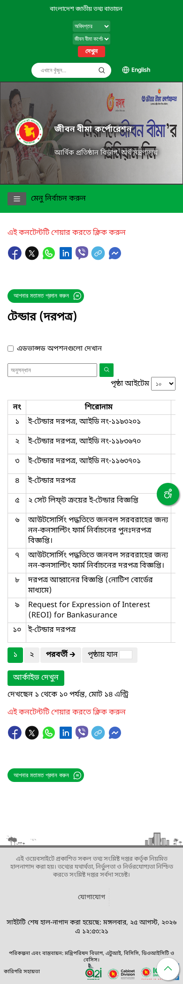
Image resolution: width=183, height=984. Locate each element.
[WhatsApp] (49, 258)
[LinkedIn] (66, 258)
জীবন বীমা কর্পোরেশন (93, 129)
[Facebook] (16, 258)
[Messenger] (114, 258)
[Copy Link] (99, 258)
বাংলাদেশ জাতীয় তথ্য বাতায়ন (86, 9)
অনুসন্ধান (101, 70)
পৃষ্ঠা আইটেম (130, 384)
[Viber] (82, 253)
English (140, 70)
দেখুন (91, 51)
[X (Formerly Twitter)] (32, 258)
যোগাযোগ (91, 897)
